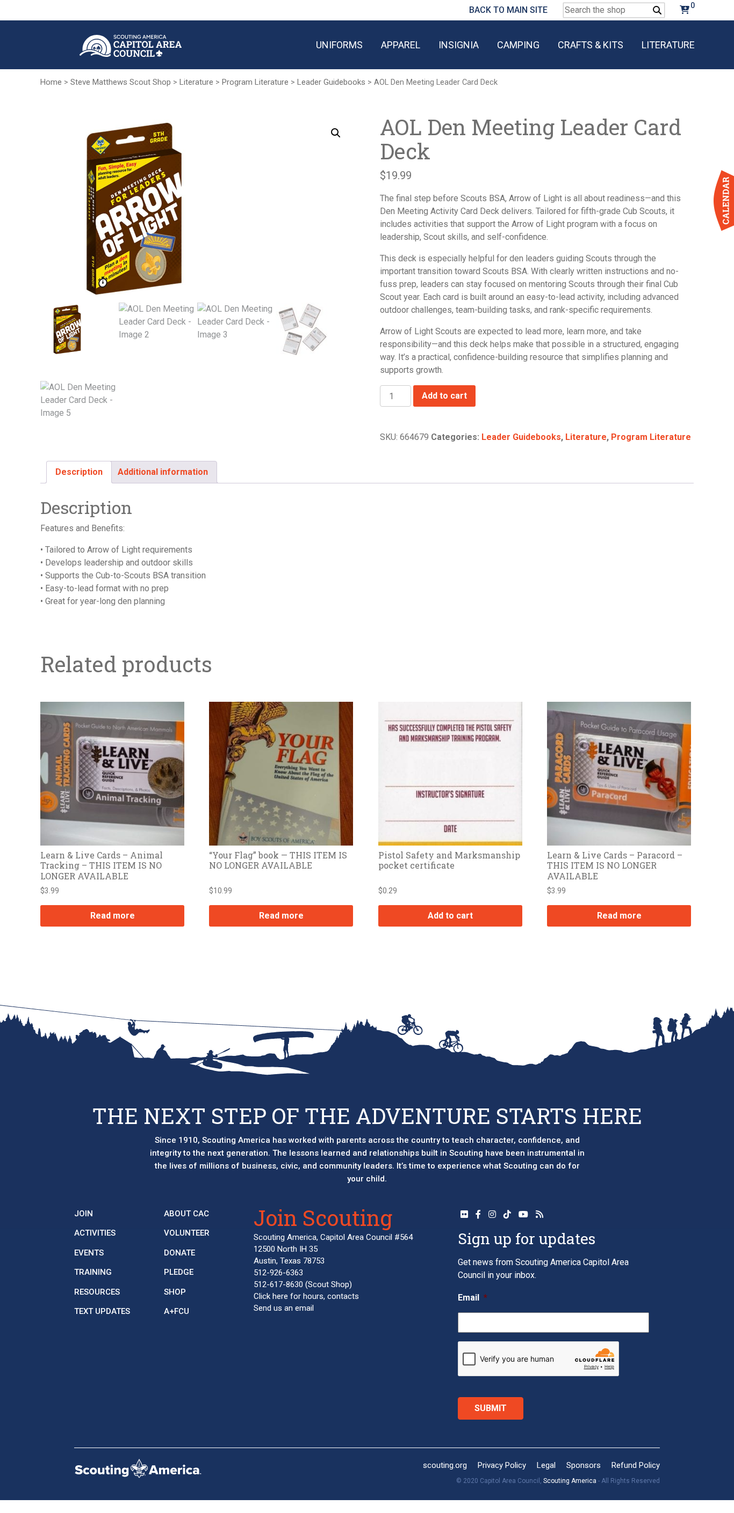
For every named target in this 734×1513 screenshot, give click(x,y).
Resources (97, 1292)
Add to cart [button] (450, 915)
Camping (518, 44)
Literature (668, 44)
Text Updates (102, 1311)
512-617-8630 (278, 1284)
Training (93, 1272)
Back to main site (508, 10)
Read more (112, 915)
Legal (546, 1465)
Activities (95, 1233)
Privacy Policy (502, 1465)
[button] (336, 133)
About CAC (186, 1213)
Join (83, 1213)
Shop (175, 1292)
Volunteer (187, 1233)
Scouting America (569, 1481)
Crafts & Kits (590, 44)
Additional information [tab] (163, 472)
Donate (179, 1253)
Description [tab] (79, 472)
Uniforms (339, 44)
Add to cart (444, 396)
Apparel (400, 44)
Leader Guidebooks (331, 82)
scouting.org (445, 1465)
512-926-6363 (278, 1272)
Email (472, 1297)
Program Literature (255, 82)
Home (51, 82)
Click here (271, 1296)
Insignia (458, 44)
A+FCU (176, 1311)
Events (89, 1253)
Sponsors (583, 1465)
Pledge (178, 1272)
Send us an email (284, 1308)
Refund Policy (635, 1465)
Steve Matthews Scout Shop (120, 82)
